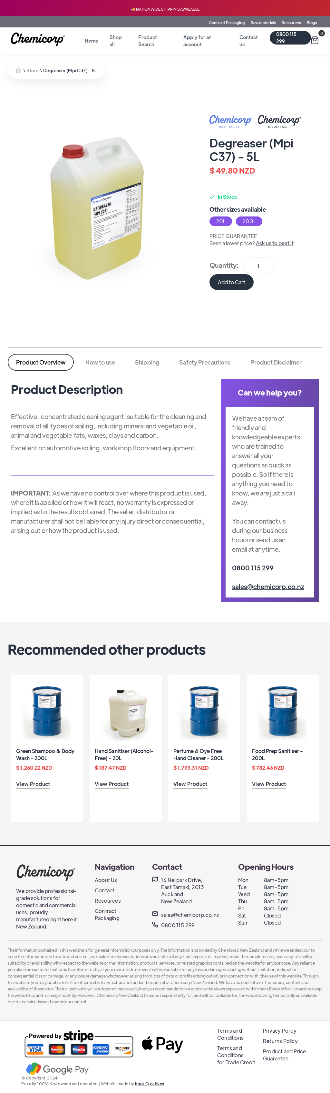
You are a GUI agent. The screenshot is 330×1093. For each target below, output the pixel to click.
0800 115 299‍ (253, 568)
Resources (291, 22)
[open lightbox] (94, 203)
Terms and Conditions (230, 1034)
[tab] (41, 362)
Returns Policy (280, 1041)
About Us (106, 880)
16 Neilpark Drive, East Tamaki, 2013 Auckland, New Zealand (182, 891)
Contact (104, 890)
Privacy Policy (279, 1030)
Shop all (116, 40)
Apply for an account (197, 40)
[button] (315, 40)
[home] (38, 39)
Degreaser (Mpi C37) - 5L (70, 70)
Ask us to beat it (275, 243)
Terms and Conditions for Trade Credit (236, 1055)
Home (91, 40)
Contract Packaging (227, 22)
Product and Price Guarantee (284, 1055)
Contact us (248, 40)
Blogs (312, 22)
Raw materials (263, 22)
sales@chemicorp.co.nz (268, 586)
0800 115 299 (286, 37)
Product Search (147, 40)
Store (32, 70)
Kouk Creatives (149, 1083)
